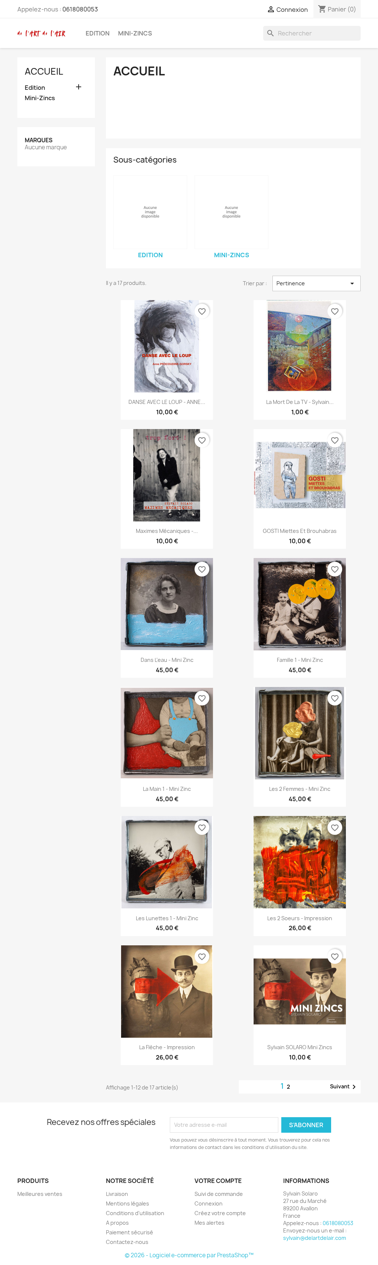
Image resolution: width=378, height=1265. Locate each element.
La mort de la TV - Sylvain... (300, 401)
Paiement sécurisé (129, 1232)
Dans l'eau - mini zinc (167, 659)
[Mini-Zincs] (231, 212)
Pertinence (316, 283)
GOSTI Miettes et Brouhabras (300, 530)
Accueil (44, 71)
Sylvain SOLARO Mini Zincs (299, 1047)
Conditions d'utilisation (135, 1213)
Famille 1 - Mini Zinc (300, 659)
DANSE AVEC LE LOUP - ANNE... (166, 401)
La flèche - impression (167, 1047)
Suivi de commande (219, 1193)
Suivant (344, 1086)
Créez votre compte (220, 1213)
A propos (117, 1222)
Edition (98, 33)
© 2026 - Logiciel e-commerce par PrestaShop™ (189, 1255)
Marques (38, 140)
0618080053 (80, 9)
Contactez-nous (127, 1241)
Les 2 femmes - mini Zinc (299, 788)
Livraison (117, 1193)
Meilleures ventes (39, 1193)
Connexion (209, 1203)
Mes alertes (209, 1222)
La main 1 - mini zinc (167, 788)
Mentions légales (127, 1203)
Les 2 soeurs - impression (299, 918)
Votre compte (218, 1181)
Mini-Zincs (135, 33)
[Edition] (150, 212)
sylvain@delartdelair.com (314, 1237)
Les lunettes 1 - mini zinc (167, 918)
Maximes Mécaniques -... (167, 530)
